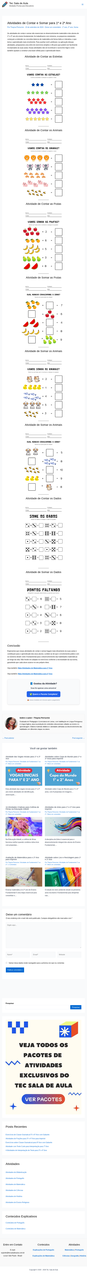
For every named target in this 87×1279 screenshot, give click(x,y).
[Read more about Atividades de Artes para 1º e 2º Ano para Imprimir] (63, 826)
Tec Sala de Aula (18, 3)
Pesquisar (76, 1007)
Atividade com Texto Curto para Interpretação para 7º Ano (27, 1146)
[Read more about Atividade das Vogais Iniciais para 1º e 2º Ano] (24, 776)
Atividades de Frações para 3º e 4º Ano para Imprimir (25, 1138)
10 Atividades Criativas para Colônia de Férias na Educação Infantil (22, 808)
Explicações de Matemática (43, 1256)
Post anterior (8, 738)
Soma (76, 27)
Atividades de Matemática (15, 1184)
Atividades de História (14, 1196)
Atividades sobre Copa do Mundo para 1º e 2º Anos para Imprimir (63, 758)
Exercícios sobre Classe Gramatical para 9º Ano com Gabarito (29, 1142)
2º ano (70, 27)
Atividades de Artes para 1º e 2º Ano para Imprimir (62, 808)
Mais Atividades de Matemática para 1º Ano (35, 668)
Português (79, 1250)
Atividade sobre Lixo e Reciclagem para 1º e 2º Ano (63, 858)
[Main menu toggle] (82, 4)
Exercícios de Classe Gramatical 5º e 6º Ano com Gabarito (27, 1135)
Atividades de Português (15, 1178)
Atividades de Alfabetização (16, 1172)
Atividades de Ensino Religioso (17, 1202)
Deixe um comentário (53, 27)
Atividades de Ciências (14, 1190)
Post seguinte (78, 738)
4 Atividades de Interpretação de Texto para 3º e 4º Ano (26, 1150)
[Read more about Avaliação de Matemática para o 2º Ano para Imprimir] (24, 877)
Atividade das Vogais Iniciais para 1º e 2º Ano (23, 758)
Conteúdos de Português (15, 1223)
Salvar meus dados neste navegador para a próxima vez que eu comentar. (36, 963)
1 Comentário (12, 864)
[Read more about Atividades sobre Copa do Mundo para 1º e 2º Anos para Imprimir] (63, 776)
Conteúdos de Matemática (15, 1229)
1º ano (64, 27)
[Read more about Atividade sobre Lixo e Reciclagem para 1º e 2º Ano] (63, 877)
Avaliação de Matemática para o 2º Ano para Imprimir (22, 858)
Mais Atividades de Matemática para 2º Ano (35, 674)
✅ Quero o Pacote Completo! (43, 694)
